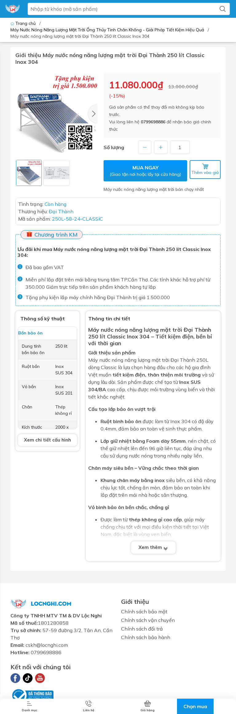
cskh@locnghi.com (47, 645)
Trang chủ (25, 23)
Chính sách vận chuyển (148, 620)
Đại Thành (183, 360)
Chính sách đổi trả (142, 629)
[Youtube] (40, 678)
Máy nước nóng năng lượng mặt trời (135, 329)
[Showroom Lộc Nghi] (12, 9)
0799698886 (153, 122)
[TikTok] (28, 678)
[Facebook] (15, 678)
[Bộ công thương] (31, 695)
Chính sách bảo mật (144, 611)
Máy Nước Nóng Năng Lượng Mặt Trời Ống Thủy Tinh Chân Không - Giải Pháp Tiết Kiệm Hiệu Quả (107, 30)
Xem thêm (151, 547)
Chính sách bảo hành (145, 637)
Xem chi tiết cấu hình (47, 440)
